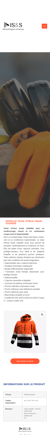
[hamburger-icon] (44, 26)
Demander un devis (25, 361)
